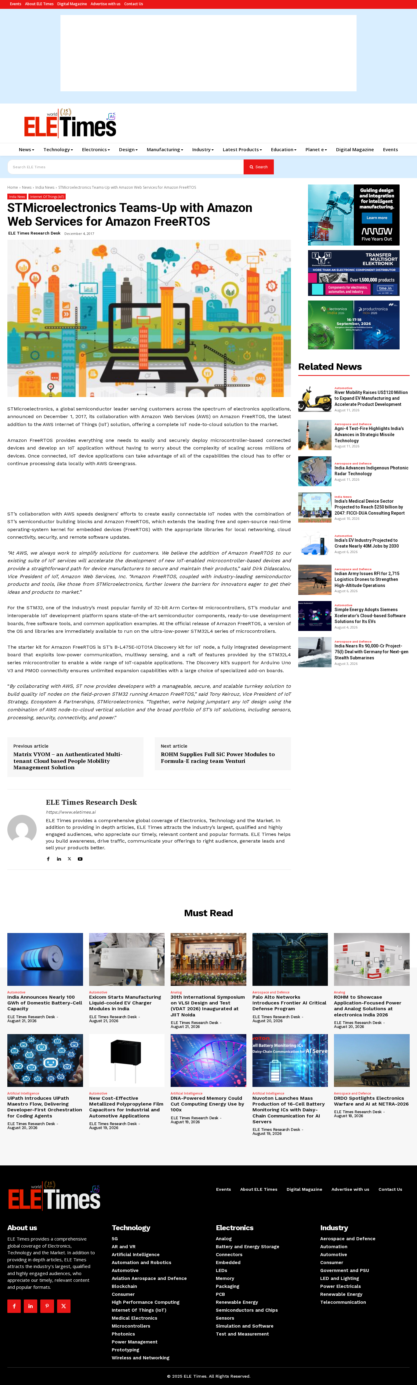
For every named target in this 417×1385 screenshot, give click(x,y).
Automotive (343, 388)
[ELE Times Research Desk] (22, 829)
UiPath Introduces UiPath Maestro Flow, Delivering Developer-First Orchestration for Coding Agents (44, 1107)
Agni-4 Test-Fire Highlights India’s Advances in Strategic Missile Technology (369, 434)
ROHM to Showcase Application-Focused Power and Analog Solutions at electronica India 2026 (367, 1006)
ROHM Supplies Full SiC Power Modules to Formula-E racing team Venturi (218, 757)
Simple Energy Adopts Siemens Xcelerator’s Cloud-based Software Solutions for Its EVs (370, 615)
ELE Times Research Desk (34, 233)
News (26, 187)
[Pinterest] (47, 1306)
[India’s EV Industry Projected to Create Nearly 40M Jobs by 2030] (315, 544)
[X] (69, 858)
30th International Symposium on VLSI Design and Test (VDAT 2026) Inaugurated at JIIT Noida (208, 1006)
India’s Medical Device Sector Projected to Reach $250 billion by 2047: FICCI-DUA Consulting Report (370, 507)
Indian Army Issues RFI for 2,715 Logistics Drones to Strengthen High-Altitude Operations (367, 579)
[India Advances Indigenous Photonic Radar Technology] (315, 471)
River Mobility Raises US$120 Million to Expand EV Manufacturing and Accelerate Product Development (371, 398)
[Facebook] (48, 858)
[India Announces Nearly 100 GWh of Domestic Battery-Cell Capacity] (45, 959)
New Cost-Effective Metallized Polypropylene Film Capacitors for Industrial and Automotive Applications (126, 1107)
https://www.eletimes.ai (71, 812)
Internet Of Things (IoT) (47, 197)
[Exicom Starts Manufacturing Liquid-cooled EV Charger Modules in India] (127, 959)
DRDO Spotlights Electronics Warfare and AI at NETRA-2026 (371, 1101)
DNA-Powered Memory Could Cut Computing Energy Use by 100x (207, 1104)
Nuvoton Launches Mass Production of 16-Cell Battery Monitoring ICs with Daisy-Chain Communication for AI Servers (288, 1109)
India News (44, 187)
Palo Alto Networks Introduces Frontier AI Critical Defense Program (289, 1002)
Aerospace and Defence (353, 424)
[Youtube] (80, 858)
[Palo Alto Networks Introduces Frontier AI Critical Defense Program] (290, 959)
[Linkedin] (58, 858)
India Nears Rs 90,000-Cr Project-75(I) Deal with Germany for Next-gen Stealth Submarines (371, 651)
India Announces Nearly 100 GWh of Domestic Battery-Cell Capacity (44, 1002)
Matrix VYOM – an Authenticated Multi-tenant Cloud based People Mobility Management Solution (67, 761)
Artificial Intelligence (23, 1093)
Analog (176, 992)
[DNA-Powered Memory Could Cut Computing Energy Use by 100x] (208, 1060)
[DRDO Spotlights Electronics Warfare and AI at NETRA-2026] (372, 1060)
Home (12, 187)
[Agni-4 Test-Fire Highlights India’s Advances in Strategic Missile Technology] (315, 435)
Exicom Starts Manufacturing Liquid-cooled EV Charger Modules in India (125, 1002)
